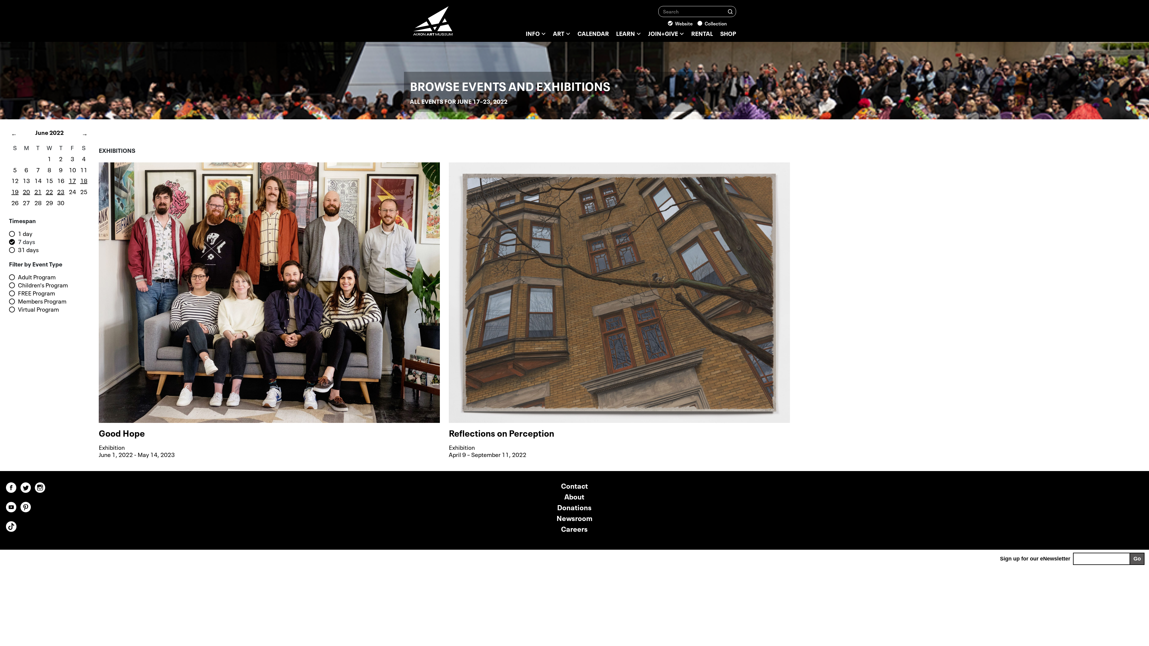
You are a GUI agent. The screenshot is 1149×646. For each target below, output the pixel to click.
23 (60, 191)
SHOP (728, 32)
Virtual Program (38, 309)
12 (15, 180)
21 (38, 191)
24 (72, 191)
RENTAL (702, 32)
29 (49, 202)
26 (15, 202)
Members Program (42, 301)
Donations (574, 507)
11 (83, 169)
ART (558, 32)
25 (83, 191)
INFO (533, 32)
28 (38, 202)
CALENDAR (593, 32)
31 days (28, 250)
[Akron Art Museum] (449, 24)
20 (26, 191)
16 (60, 180)
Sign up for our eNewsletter (1035, 559)
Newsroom (574, 517)
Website (684, 23)
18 (83, 180)
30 (60, 202)
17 (72, 180)
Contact (574, 485)
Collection (716, 23)
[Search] (730, 11)
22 (49, 191)
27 (26, 202)
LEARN (625, 32)
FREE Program (36, 293)
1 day (25, 233)
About (574, 496)
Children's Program (43, 285)
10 (72, 169)
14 (38, 180)
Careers (574, 528)
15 (49, 180)
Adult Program (37, 277)
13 (26, 180)
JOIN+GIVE (663, 32)
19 (15, 191)
